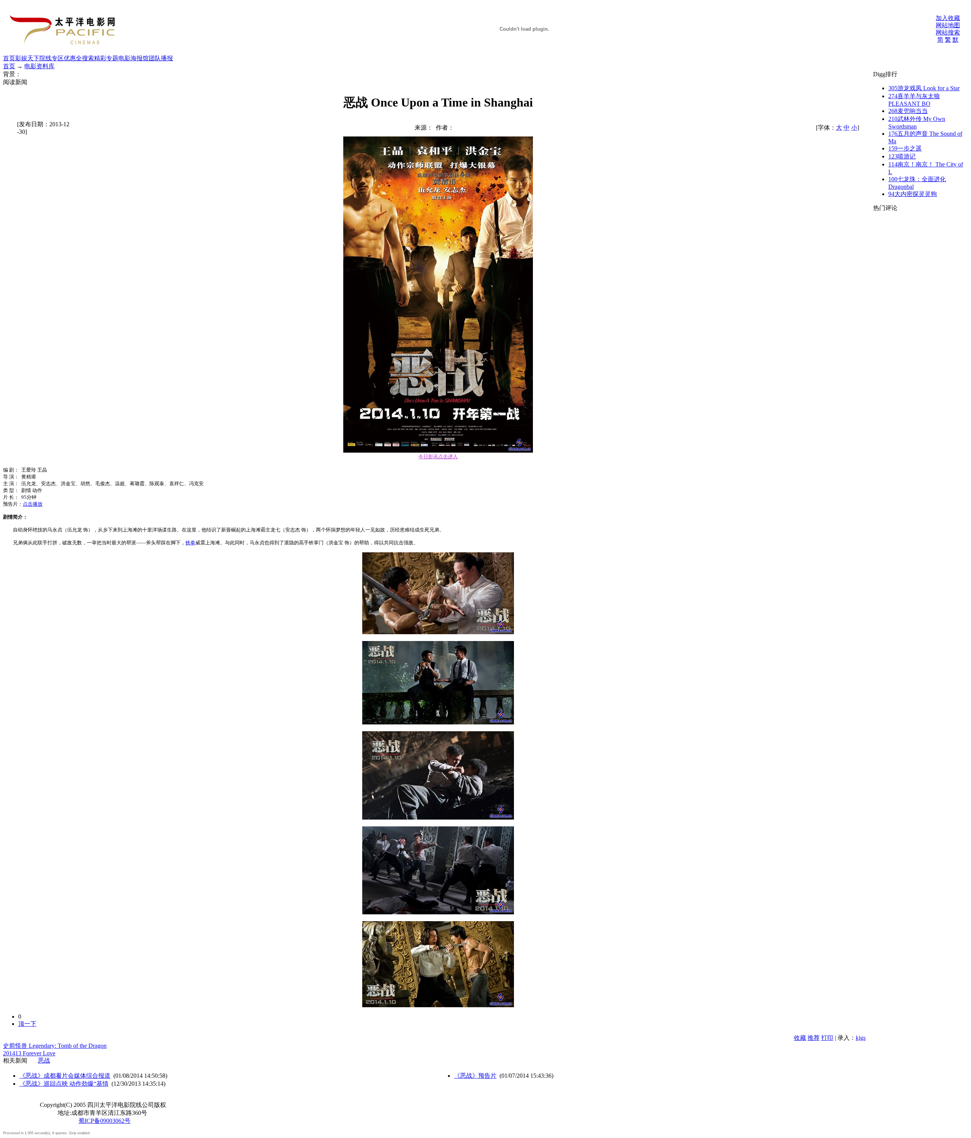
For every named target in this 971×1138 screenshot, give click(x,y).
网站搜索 (948, 32)
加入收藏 (948, 18)
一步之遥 (905, 148)
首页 (9, 58)
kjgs (861, 1038)
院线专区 (51, 58)
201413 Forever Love (29, 1053)
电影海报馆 (133, 58)
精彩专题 (106, 58)
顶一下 (27, 1023)
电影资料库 (39, 66)
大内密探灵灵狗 (912, 194)
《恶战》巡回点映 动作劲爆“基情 (63, 1083)
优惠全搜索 (79, 58)
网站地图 (948, 25)
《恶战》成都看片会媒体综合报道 (64, 1075)
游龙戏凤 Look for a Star (924, 88)
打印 (827, 1038)
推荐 (814, 1038)
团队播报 (161, 58)
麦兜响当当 (908, 111)
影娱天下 (27, 58)
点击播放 (32, 504)
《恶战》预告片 (475, 1075)
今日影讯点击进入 (438, 456)
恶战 (44, 1060)
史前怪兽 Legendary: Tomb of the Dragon (55, 1045)
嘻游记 (902, 156)
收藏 (800, 1038)
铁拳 (190, 542)
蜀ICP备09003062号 (104, 1121)
